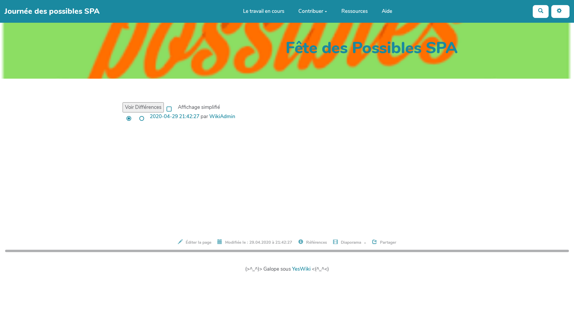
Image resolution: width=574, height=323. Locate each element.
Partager (387, 242)
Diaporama (351, 242)
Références (316, 242)
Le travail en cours (263, 11)
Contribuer (310, 11)
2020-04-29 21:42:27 (174, 116)
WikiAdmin (222, 116)
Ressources (354, 11)
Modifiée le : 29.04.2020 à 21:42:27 (258, 242)
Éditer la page (197, 242)
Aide (387, 11)
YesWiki (301, 269)
